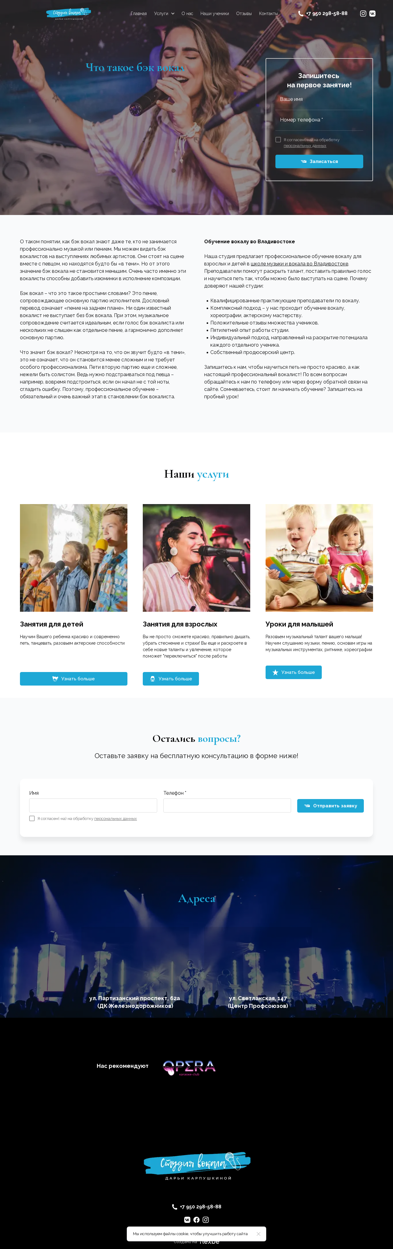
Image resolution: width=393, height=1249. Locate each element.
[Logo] (68, 13)
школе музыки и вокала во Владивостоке (299, 264)
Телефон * (174, 793)
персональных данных (305, 145)
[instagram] (363, 13)
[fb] (196, 1220)
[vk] (372, 13)
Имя (34, 793)
